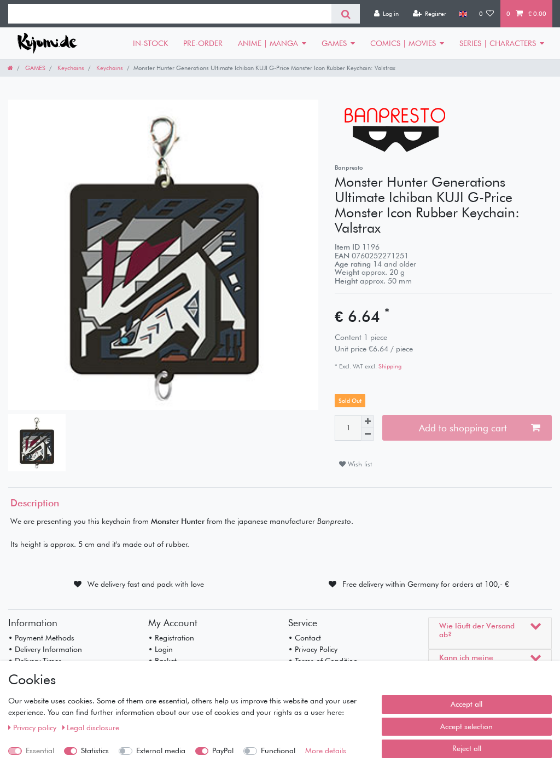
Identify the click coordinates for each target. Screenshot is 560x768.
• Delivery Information (45, 649)
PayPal (223, 750)
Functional (278, 750)
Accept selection (466, 726)
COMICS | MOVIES (403, 43)
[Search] (345, 14)
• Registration (171, 637)
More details (325, 750)
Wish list (359, 464)
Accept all (466, 704)
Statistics (95, 750)
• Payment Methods (41, 637)
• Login (160, 649)
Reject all (466, 748)
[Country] (462, 13)
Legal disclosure (93, 727)
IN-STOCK (150, 43)
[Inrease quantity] (367, 421)
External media (160, 750)
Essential (40, 750)
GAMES (334, 43)
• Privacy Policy (312, 649)
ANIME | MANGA (268, 43)
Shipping (389, 366)
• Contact (304, 637)
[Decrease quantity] (367, 434)
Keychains (70, 68)
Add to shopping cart (463, 428)
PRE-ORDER (203, 43)
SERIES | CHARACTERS (497, 43)
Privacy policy (36, 727)
